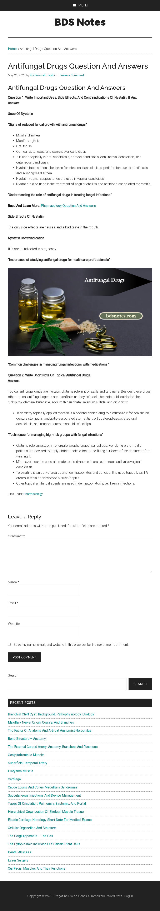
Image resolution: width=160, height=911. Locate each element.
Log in (128, 896)
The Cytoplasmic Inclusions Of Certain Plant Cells (44, 844)
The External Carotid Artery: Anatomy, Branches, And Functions (53, 747)
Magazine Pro (64, 896)
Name (13, 582)
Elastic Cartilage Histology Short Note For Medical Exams (50, 820)
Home (12, 49)
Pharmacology (33, 494)
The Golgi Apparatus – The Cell (30, 836)
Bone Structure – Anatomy (27, 739)
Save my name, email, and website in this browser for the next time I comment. (71, 645)
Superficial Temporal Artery (27, 763)
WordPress (114, 896)
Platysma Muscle (20, 771)
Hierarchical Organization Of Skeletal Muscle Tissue (46, 812)
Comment (16, 536)
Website (14, 624)
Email (13, 603)
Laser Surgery (18, 860)
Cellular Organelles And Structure (32, 828)
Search (13, 675)
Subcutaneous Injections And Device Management (44, 795)
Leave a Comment (72, 75)
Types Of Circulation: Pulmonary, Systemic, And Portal (47, 804)
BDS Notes (80, 22)
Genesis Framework (91, 896)
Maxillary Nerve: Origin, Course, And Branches (41, 722)
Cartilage (14, 779)
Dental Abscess (19, 852)
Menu (83, 5)
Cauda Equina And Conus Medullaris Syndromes (43, 787)
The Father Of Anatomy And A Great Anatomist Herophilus (49, 731)
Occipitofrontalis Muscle (26, 755)
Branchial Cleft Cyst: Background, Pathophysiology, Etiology (51, 714)
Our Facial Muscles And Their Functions (36, 868)
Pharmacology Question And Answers (68, 206)
